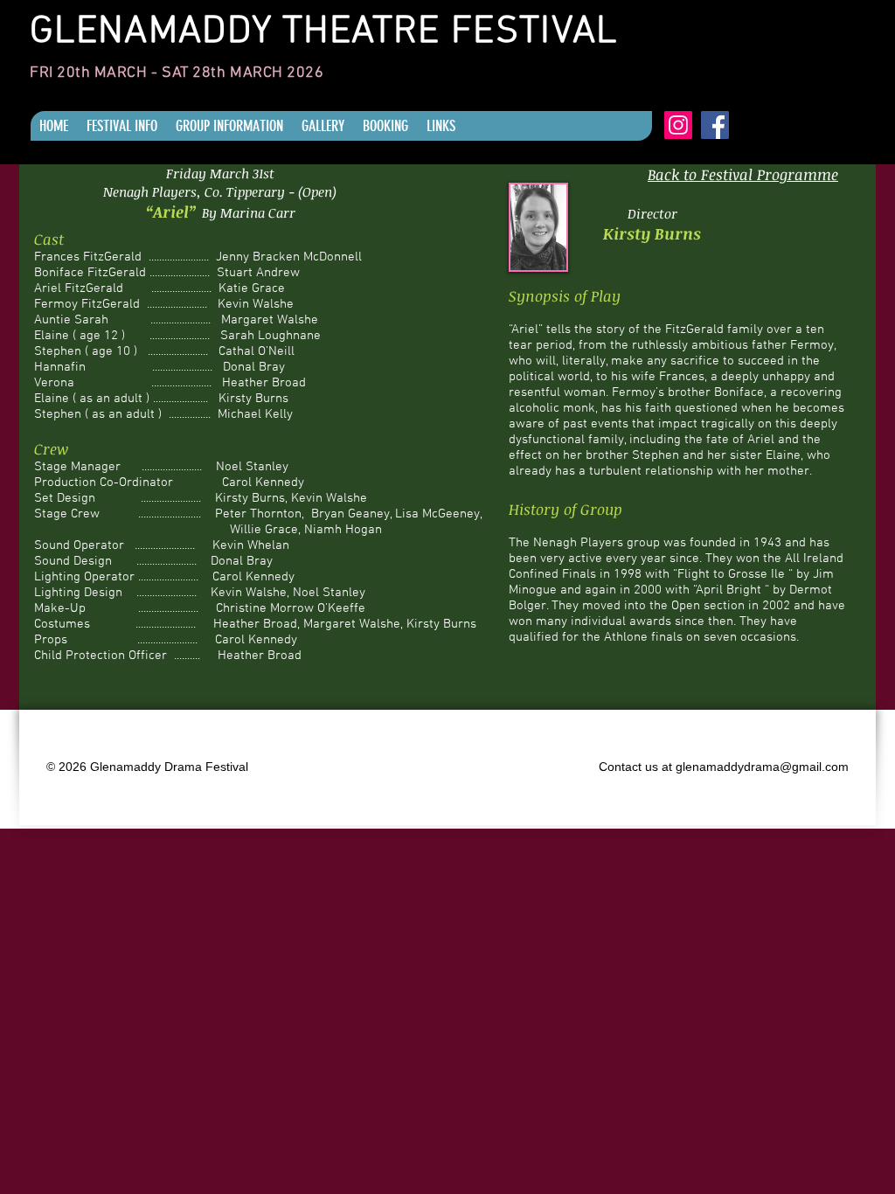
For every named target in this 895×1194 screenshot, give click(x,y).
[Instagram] (678, 125)
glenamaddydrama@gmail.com (762, 767)
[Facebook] (715, 125)
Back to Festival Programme (743, 174)
